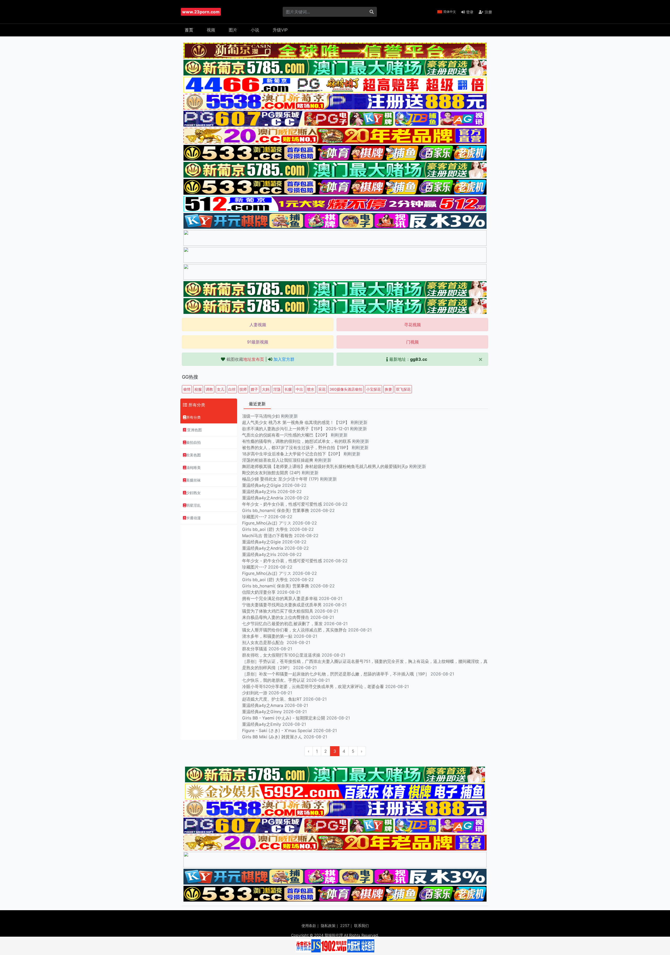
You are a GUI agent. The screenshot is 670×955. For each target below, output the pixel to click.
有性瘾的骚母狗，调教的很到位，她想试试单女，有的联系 (297, 441)
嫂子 (254, 389)
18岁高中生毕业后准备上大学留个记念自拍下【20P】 (293, 453)
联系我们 (361, 925)
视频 (211, 29)
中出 (299, 389)
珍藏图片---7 (254, 516)
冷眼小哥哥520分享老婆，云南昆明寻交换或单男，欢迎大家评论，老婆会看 (313, 686)
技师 (243, 389)
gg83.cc (418, 359)
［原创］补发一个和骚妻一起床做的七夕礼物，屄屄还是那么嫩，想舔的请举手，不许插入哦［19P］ (335, 673)
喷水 (310, 389)
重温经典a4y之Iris (259, 491)
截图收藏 (245, 359)
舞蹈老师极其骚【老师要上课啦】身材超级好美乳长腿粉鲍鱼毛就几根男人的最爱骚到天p (325, 466)
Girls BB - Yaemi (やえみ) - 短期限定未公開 (283, 718)
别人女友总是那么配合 (263, 642)
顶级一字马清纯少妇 (261, 416)
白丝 (232, 389)
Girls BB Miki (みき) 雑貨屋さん (272, 736)
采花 (322, 389)
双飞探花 (403, 389)
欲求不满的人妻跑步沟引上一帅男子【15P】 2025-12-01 (295, 428)
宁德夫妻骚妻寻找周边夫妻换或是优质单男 (282, 604)
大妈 (265, 389)
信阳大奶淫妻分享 (259, 592)
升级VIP (280, 29)
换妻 (388, 389)
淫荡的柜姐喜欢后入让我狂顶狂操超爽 (278, 460)
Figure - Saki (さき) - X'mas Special (277, 730)
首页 (189, 29)
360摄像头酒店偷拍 (346, 389)
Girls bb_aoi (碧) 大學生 (265, 529)
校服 (198, 389)
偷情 (187, 389)
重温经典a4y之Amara (262, 705)
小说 (255, 29)
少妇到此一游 (254, 692)
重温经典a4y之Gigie (261, 485)
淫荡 (277, 389)
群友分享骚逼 (254, 648)
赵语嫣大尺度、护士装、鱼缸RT (272, 699)
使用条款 (309, 925)
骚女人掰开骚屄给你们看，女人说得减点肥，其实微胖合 (294, 629)
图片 (233, 29)
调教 (209, 389)
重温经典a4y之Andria (262, 497)
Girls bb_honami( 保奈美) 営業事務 (275, 510)
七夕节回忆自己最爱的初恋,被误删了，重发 (282, 623)
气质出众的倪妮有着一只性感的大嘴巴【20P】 (286, 435)
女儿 (220, 389)
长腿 (288, 389)
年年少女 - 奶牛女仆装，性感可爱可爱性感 (282, 504)
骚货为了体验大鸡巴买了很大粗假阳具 (277, 611)
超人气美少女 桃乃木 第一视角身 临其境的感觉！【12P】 (296, 422)
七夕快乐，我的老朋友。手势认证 (273, 680)
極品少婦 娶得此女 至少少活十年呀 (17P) (280, 479)
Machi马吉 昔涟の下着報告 (267, 535)
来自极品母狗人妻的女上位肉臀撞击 (275, 617)
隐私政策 (328, 925)
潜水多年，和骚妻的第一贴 (267, 636)
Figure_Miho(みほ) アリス (266, 523)
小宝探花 (373, 389)
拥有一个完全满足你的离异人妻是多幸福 (279, 598)
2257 (344, 925)
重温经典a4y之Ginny (262, 711)
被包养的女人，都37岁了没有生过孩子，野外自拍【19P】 (297, 447)
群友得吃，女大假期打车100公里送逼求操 (281, 655)
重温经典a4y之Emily (261, 724)
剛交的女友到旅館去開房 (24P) (272, 472)
